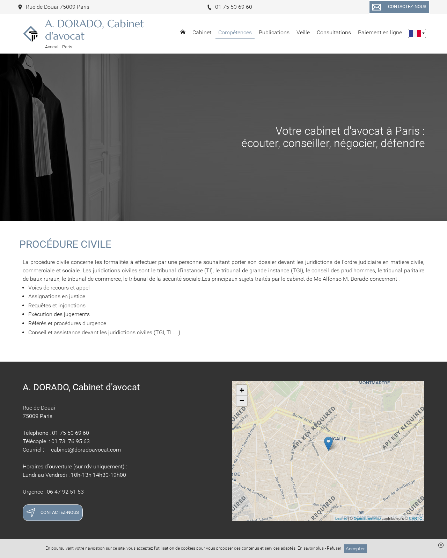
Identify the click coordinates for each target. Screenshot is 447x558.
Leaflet (341, 518)
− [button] (242, 400)
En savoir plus (311, 548)
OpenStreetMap (367, 518)
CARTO (416, 518)
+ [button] (242, 390)
